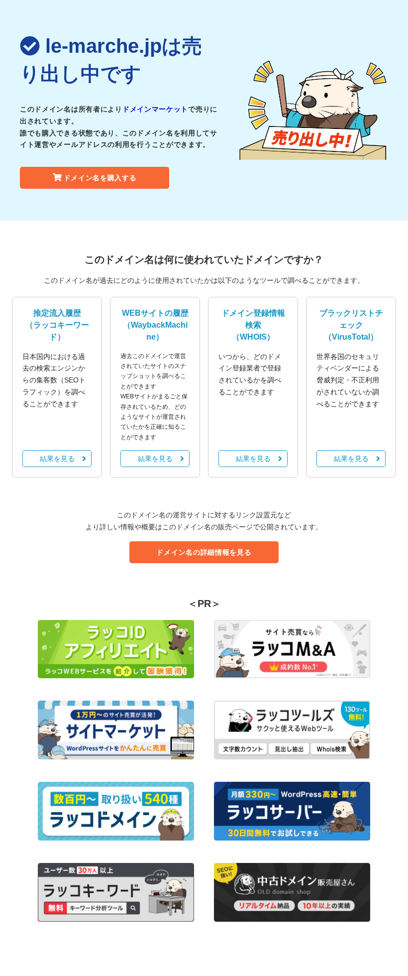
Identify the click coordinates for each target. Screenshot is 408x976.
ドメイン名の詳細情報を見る (203, 552)
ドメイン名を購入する (100, 178)
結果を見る (57, 459)
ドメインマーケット (155, 109)
